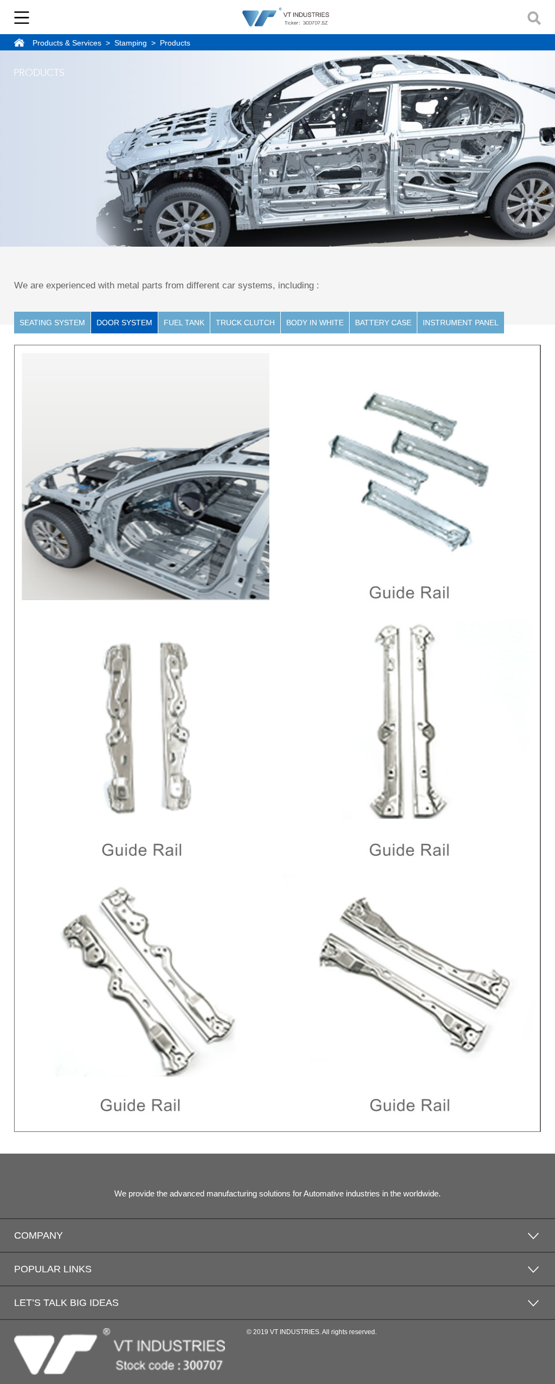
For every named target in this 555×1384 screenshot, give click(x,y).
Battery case (383, 322)
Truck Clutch (245, 322)
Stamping (130, 42)
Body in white (315, 322)
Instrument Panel (461, 322)
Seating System (52, 322)
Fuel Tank (184, 322)
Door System (124, 322)
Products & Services (67, 42)
